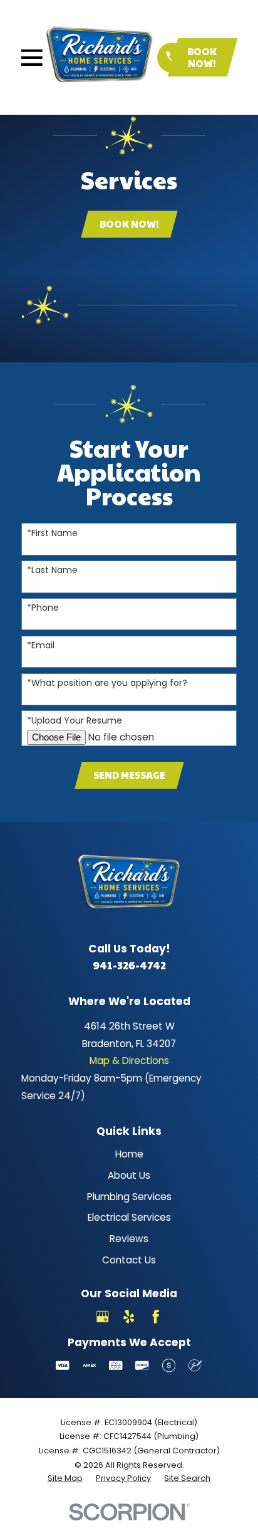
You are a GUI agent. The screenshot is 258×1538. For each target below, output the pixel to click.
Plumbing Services (129, 1196)
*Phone (43, 608)
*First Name (52, 533)
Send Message (129, 774)
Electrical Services (129, 1217)
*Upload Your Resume (74, 720)
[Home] (100, 57)
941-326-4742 (129, 964)
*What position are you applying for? (107, 683)
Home (129, 1154)
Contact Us (129, 1260)
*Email (40, 645)
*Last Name (52, 570)
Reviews (129, 1238)
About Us (129, 1175)
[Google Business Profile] (102, 1316)
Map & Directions (129, 1060)
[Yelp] (128, 1316)
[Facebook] (155, 1316)
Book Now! (202, 57)
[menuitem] (65, 1478)
